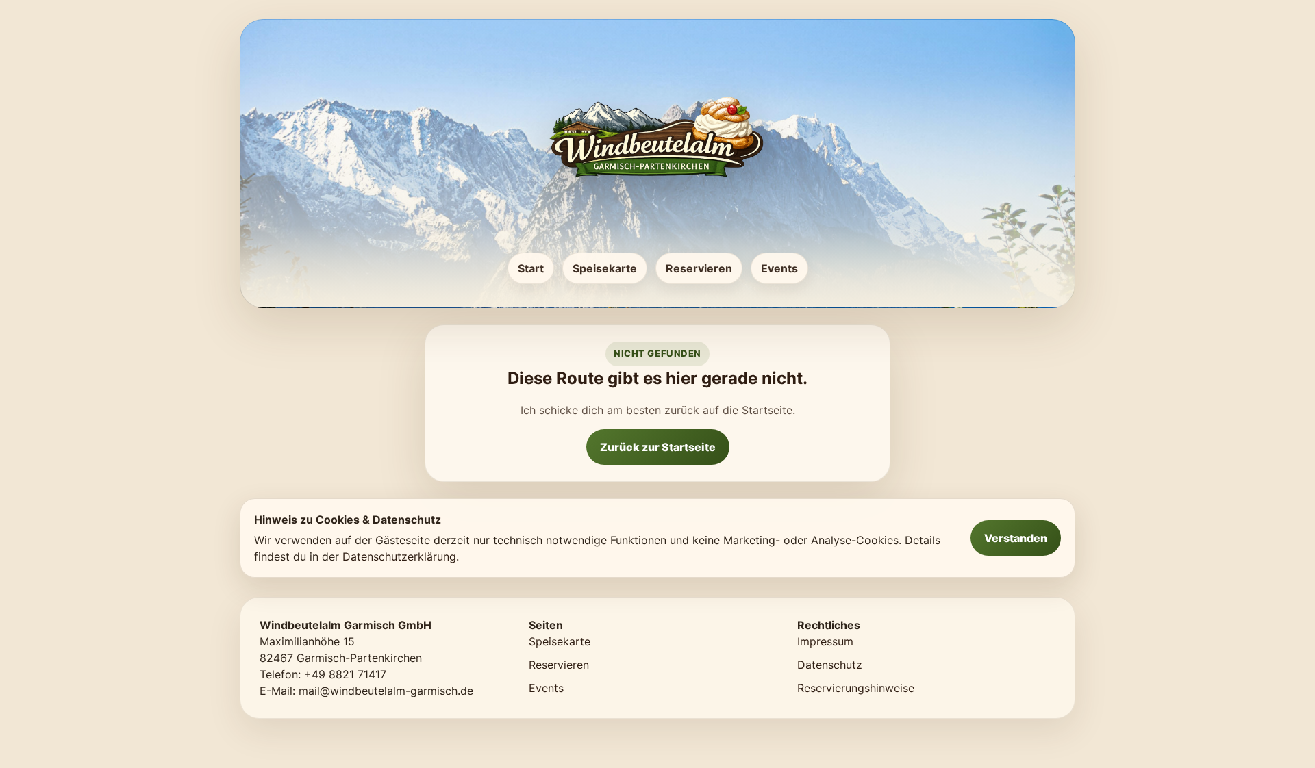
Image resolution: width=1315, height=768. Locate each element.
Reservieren (699, 268)
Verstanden (1015, 538)
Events (779, 268)
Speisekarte (605, 268)
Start (531, 268)
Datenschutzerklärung (399, 556)
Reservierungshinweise (855, 688)
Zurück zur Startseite (658, 447)
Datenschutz (829, 664)
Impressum (825, 641)
